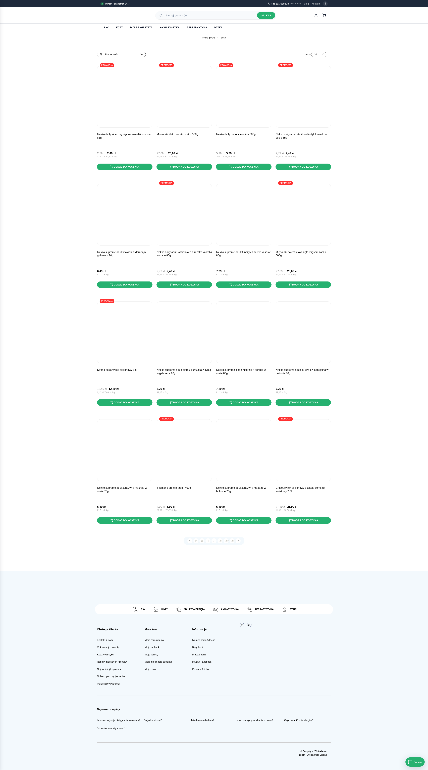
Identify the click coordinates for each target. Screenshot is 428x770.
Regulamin (198, 647)
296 (221, 541)
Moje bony (150, 669)
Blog (306, 3)
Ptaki (218, 27)
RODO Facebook (201, 661)
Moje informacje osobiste (158, 661)
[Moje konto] (316, 15)
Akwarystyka (170, 27)
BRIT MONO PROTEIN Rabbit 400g (174, 487)
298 (233, 541)
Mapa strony (199, 654)
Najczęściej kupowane (109, 669)
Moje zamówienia (154, 640)
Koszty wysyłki (105, 654)
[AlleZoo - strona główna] (112, 15)
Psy (106, 27)
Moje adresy (151, 654)
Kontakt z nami (105, 640)
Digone (323, 754)
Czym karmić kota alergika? (298, 720)
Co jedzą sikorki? (153, 720)
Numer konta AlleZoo (203, 640)
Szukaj (266, 15)
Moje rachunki (152, 647)
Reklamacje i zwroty (108, 647)
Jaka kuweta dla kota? (202, 720)
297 (227, 541)
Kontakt (316, 3)
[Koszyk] (324, 15)
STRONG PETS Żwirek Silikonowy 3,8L (117, 369)
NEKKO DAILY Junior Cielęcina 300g (236, 134)
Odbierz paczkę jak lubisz (111, 676)
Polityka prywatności (108, 683)
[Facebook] (325, 3)
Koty (119, 27)
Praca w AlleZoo (201, 669)
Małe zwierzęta (141, 27)
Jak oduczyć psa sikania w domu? (255, 720)
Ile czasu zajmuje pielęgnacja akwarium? (118, 720)
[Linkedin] (249, 625)
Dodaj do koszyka (126, 166)
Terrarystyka (197, 27)
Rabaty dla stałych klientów (112, 661)
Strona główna (208, 38)
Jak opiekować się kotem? (111, 728)
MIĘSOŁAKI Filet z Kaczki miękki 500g (177, 134)
